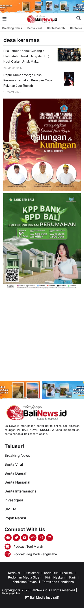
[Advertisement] (42, 336)
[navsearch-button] (78, 19)
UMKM (10, 509)
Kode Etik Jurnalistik (58, 573)
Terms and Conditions (58, 582)
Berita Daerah (56, 28)
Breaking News (12, 28)
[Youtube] (24, 537)
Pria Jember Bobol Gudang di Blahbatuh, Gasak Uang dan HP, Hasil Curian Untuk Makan (26, 56)
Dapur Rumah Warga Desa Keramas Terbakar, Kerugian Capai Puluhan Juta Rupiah (28, 80)
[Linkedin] (49, 537)
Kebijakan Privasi (25, 582)
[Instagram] (41, 537)
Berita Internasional (20, 491)
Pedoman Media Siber (24, 577)
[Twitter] (16, 537)
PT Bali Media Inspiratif (42, 597)
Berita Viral (34, 28)
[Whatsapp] (33, 537)
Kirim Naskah (55, 577)
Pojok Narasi (15, 518)
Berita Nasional (17, 482)
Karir (72, 577)
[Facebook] (8, 537)
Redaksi (14, 573)
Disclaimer (31, 573)
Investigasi (13, 500)
